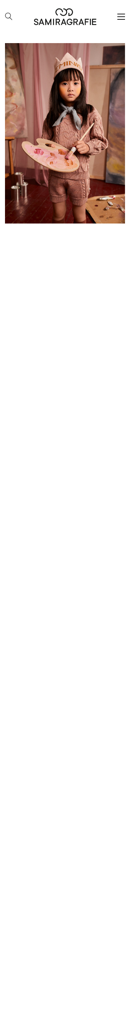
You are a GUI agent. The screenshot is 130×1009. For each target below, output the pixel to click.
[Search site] (8, 17)
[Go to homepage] (65, 16)
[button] (121, 16)
